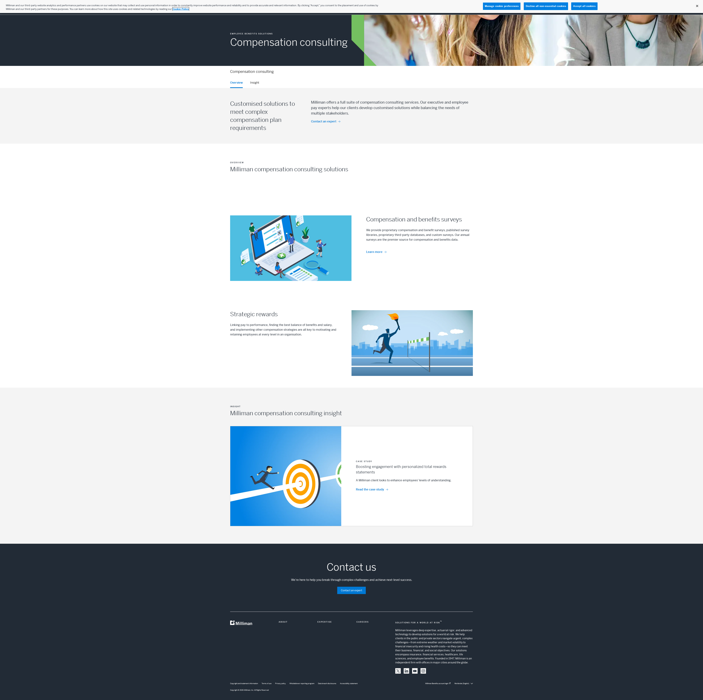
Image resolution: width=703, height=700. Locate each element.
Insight (254, 83)
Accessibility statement (349, 683)
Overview (236, 83)
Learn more (374, 252)
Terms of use (266, 683)
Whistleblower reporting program (301, 683)
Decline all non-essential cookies (546, 6)
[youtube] (415, 671)
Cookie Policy (181, 9)
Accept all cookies (584, 6)
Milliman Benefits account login (436, 683)
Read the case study (370, 489)
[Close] (697, 6)
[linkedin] (406, 671)
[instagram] (423, 671)
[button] (351, 476)
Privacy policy (280, 683)
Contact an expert (323, 121)
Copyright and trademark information (244, 683)
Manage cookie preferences (502, 6)
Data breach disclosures (327, 683)
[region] (351, 6)
